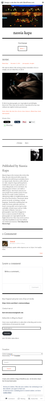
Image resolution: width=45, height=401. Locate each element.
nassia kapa (22, 32)
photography (25, 63)
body (4, 111)
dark (8, 111)
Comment (35, 287)
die (10, 111)
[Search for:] (22, 362)
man (24, 111)
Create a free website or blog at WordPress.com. (15, 379)
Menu (21, 48)
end (13, 111)
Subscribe (7, 333)
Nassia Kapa (5, 63)
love (16, 111)
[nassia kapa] (22, 16)
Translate (17, 356)
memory (28, 111)
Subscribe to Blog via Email (12, 318)
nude (39, 111)
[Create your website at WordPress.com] (22, 2)
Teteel (12, 242)
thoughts (32, 63)
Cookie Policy (7, 393)
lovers (20, 111)
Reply (41, 253)
